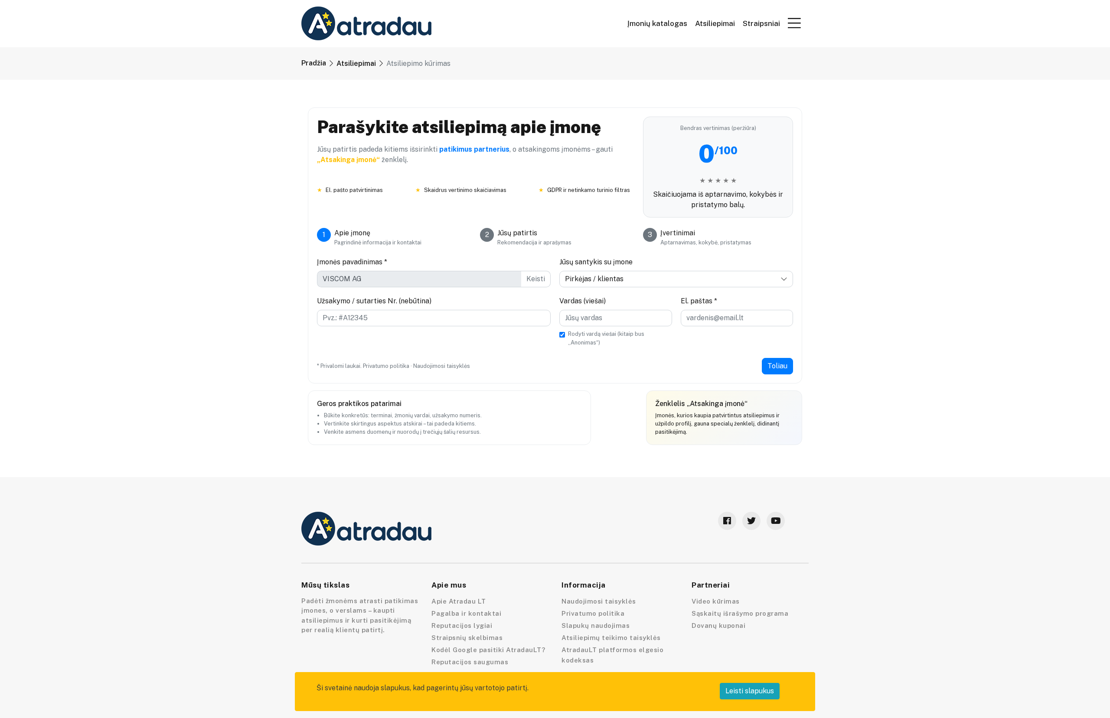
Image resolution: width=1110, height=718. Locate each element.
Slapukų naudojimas (596, 625)
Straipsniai (761, 23)
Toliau (777, 366)
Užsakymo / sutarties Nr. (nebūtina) (374, 301)
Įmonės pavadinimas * (352, 262)
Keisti (535, 279)
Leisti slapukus (749, 691)
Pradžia (313, 63)
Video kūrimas (716, 601)
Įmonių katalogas (657, 23)
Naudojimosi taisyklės (441, 366)
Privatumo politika (386, 366)
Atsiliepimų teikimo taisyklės (611, 637)
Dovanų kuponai (718, 625)
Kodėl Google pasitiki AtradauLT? (488, 649)
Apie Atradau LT (458, 601)
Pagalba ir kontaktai (466, 613)
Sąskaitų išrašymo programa (740, 613)
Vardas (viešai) (582, 301)
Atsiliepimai (715, 23)
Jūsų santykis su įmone (596, 262)
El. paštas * (699, 301)
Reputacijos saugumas (469, 662)
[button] (794, 23)
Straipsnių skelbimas (467, 637)
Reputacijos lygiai (461, 625)
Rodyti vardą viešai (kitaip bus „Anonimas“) (606, 338)
